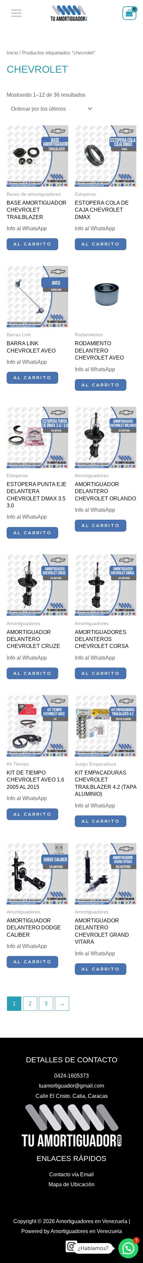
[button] (128, 1248)
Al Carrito (32, 244)
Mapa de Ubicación (71, 1184)
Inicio (12, 52)
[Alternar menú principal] (17, 13)
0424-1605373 (71, 1076)
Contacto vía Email (71, 1174)
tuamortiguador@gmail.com (71, 1086)
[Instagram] (71, 1246)
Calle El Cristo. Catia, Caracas (72, 1096)
